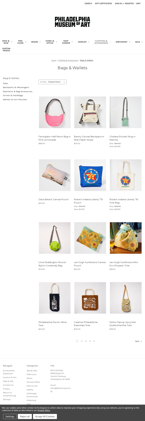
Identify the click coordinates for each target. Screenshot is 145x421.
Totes (5, 83)
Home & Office (50, 42)
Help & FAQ (8, 381)
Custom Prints (6, 49)
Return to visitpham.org (9, 394)
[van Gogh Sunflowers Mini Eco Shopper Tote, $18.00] (126, 238)
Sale (137, 42)
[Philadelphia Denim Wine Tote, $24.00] (55, 298)
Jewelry (82, 42)
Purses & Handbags (13, 95)
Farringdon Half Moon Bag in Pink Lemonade (55, 138)
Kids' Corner (32, 386)
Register (129, 3)
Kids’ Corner (66, 42)
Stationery (121, 42)
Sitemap (7, 399)
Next (137, 341)
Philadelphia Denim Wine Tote (53, 324)
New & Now (5, 42)
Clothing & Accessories (101, 42)
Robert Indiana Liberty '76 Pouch (88, 201)
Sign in (118, 3)
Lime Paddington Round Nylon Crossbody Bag (52, 264)
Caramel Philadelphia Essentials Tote (86, 324)
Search (88, 3)
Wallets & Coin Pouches (15, 99)
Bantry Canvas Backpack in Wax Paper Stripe (89, 138)
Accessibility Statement (9, 372)
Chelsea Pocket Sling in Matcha (122, 138)
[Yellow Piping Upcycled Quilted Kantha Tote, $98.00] (126, 298)
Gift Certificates (103, 3)
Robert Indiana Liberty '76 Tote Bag (123, 201)
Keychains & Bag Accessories (17, 91)
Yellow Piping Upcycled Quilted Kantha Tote (122, 324)
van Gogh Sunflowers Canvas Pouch (90, 264)
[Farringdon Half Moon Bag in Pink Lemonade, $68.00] (55, 112)
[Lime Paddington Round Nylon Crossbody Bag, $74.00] (55, 238)
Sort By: (43, 82)
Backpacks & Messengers (16, 87)
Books (34, 42)
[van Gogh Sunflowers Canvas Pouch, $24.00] (90, 238)
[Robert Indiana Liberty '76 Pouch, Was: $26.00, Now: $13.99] (90, 175)
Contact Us (8, 385)
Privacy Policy (44, 410)
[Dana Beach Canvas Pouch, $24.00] (55, 175)
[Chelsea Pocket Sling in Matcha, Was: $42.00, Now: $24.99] (126, 112)
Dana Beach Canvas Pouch (54, 199)
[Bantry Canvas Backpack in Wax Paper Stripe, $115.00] (90, 112)
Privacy (6, 389)
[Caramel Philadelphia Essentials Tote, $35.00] (90, 298)
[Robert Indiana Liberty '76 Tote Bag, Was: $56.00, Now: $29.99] (126, 175)
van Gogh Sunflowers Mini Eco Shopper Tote (123, 264)
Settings (10, 416)
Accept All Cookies (45, 416)
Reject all (25, 416)
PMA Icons (20, 42)
